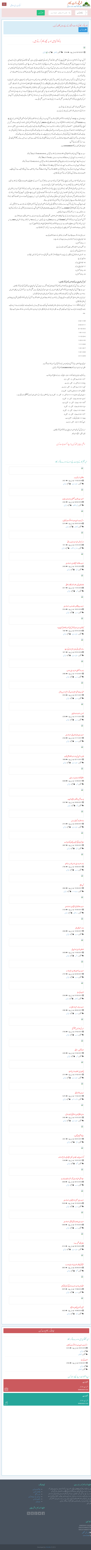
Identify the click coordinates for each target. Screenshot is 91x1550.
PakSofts (48, 1547)
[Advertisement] (72, 1440)
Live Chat (86, 1535)
